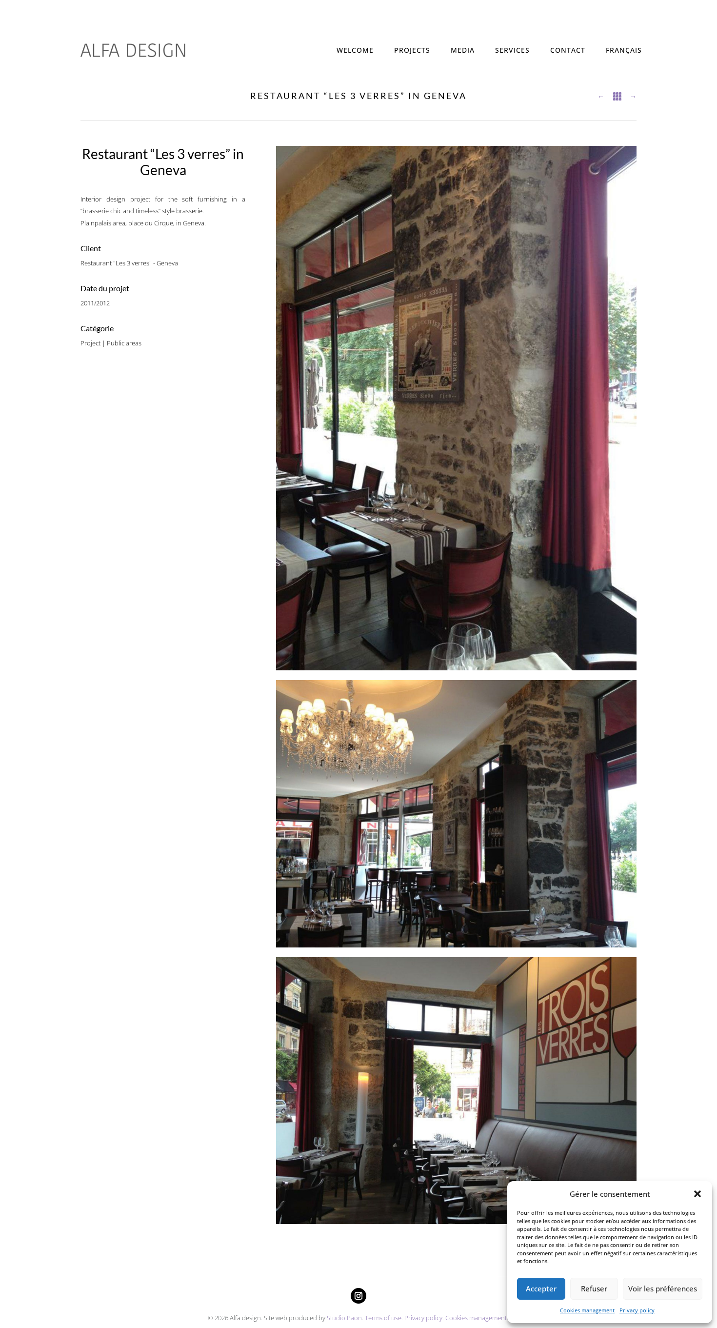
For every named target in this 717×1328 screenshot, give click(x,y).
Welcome (355, 50)
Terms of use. (384, 1317)
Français (624, 50)
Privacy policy (637, 1310)
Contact (567, 50)
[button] (697, 1194)
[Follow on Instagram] (358, 1296)
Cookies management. (477, 1317)
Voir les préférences (662, 1288)
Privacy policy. (424, 1317)
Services (512, 50)
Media (463, 50)
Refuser (594, 1288)
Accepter (541, 1288)
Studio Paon (344, 1317)
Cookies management (587, 1310)
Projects (412, 50)
